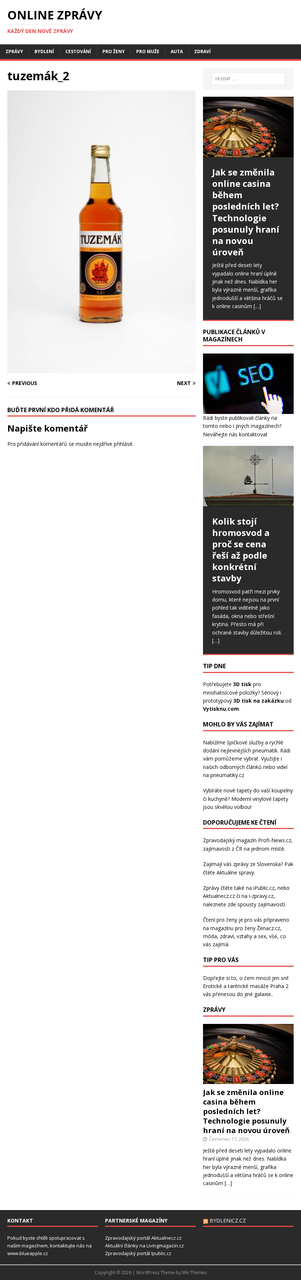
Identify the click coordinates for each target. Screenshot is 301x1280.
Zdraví (202, 51)
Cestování (78, 51)
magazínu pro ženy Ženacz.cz (245, 928)
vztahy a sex (251, 936)
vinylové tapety (270, 798)
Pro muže (147, 51)
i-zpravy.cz (261, 895)
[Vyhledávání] (248, 79)
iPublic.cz (264, 887)
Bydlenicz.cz (228, 1220)
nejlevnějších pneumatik (249, 750)
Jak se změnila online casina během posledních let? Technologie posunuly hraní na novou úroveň (246, 1111)
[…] (257, 306)
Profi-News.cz (274, 840)
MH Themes (194, 1272)
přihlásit (123, 443)
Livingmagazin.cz (165, 1245)
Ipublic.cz (161, 1253)
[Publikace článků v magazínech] (248, 409)
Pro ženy (113, 51)
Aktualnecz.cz (219, 895)
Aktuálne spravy (235, 872)
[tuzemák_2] (101, 368)
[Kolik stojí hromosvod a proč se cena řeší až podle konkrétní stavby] (248, 476)
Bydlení (44, 51)
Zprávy (14, 51)
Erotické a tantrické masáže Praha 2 (246, 986)
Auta (177, 51)
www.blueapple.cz (27, 1253)
